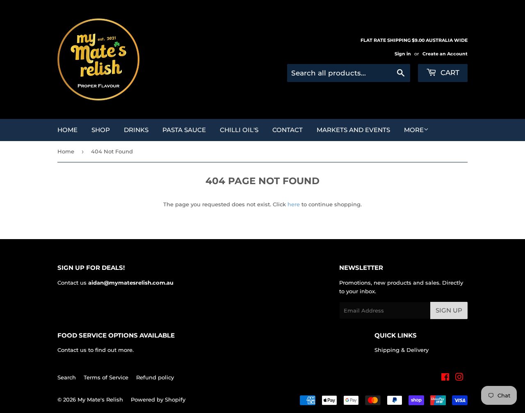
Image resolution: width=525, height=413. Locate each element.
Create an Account (445, 54)
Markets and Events (353, 130)
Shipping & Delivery (401, 350)
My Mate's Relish (100, 399)
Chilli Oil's (239, 130)
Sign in (403, 54)
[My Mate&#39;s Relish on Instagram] (459, 378)
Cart (448, 72)
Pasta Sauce (184, 130)
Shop (100, 130)
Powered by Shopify (158, 399)
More (414, 130)
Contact (287, 130)
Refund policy (155, 377)
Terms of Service (106, 377)
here (294, 204)
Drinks (136, 130)
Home (67, 130)
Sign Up (449, 310)
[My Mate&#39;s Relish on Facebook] (445, 378)
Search (66, 377)
